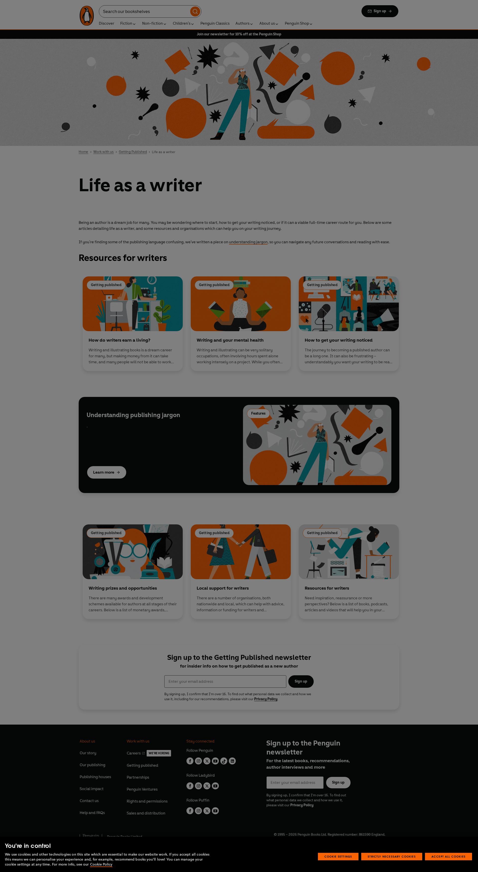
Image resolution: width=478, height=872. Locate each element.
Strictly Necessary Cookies (392, 856)
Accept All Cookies (448, 856)
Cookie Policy (101, 864)
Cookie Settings (338, 856)
